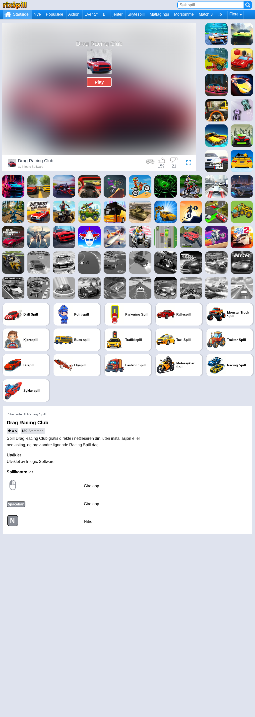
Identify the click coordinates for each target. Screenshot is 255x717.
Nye (37, 14)
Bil (105, 14)
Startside (21, 14)
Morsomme (184, 14)
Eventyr (91, 14)
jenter (118, 14)
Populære (54, 14)
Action (73, 14)
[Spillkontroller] (150, 163)
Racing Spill (36, 414)
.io (220, 14)
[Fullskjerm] (187, 163)
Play (99, 82)
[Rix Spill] (15, 5)
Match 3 (206, 14)
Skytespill (136, 14)
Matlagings (159, 14)
